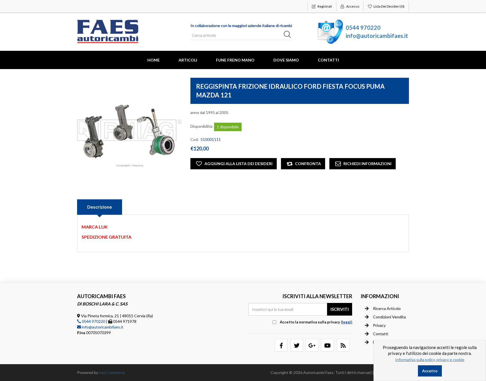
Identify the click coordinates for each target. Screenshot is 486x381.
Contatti (328, 60)
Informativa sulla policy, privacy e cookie (429, 359)
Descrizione (99, 206)
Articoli (188, 60)
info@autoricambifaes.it (377, 35)
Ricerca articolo (387, 308)
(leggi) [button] (346, 322)
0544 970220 (363, 27)
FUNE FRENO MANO (235, 60)
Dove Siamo (286, 60)
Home (153, 60)
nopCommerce (112, 372)
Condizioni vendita (389, 316)
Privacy (379, 325)
